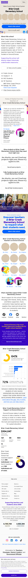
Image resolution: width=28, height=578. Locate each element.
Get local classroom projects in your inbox (14, 544)
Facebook (10, 317)
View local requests (10, 87)
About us (16, 484)
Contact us (16, 498)
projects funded (20, 524)
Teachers (19, 550)
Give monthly (5, 486)
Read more (16, 125)
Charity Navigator (19, 518)
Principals (6, 552)
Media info (16, 496)
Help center (14, 479)
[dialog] (14, 567)
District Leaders (16, 552)
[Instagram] (7, 540)
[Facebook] (16, 540)
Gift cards (4, 488)
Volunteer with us (6, 496)
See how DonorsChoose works (14, 341)
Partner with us (5, 491)
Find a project (5, 484)
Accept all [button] (14, 575)
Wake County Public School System (14, 6)
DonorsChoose (4, 2)
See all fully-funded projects (14, 188)
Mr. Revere (6, 129)
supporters (7, 524)
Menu (23, 2)
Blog (15, 493)
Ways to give (5, 498)
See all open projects (14, 167)
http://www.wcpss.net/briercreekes (12, 90)
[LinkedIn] (12, 540)
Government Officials (14, 554)
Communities (17, 491)
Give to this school (14, 26)
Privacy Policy (4, 567)
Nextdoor (24, 317)
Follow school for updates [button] (15, 68)
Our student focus (18, 486)
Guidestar (15, 520)
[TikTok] (21, 540)
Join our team (17, 488)
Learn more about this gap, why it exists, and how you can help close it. (14, 400)
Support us (4, 493)
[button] (4, 315)
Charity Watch (10, 518)
